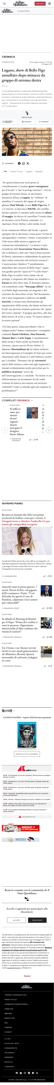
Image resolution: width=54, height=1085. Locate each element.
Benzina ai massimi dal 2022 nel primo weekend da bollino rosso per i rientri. (23, 516)
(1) (51, 666)
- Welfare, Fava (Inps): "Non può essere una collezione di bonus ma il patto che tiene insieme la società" (24, 804)
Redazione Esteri (10, 608)
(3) (51, 576)
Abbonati (40, 4)
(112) (50, 608)
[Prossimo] (49, 430)
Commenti (9, 163)
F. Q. (4, 86)
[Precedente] (5, 430)
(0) (37, 439)
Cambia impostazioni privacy (16, 1004)
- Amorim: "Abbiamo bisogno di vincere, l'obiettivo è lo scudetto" (26, 799)
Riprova (27, 976)
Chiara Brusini (9, 576)
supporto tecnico (13, 968)
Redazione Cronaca (15, 440)
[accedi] (49, 3)
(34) (50, 637)
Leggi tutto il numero (27, 754)
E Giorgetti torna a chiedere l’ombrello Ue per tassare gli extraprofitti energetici (26, 521)
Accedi (16, 920)
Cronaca (8, 56)
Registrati (37, 920)
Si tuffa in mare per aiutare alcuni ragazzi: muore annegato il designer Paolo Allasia (17, 421)
